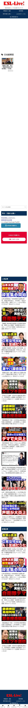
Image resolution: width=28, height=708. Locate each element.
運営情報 (21, 698)
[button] (25, 207)
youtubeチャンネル (20, 701)
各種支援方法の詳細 (6, 220)
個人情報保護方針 (14, 703)
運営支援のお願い (7, 701)
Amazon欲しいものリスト (8, 217)
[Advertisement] (14, 34)
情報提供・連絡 (7, 698)
